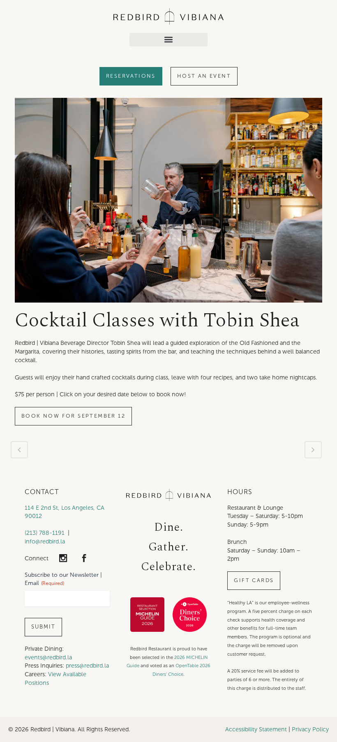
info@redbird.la (45, 541)
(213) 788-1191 (45, 532)
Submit (43, 627)
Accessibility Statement (256, 729)
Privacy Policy (310, 729)
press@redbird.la (87, 665)
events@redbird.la (48, 657)
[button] (168, 39)
